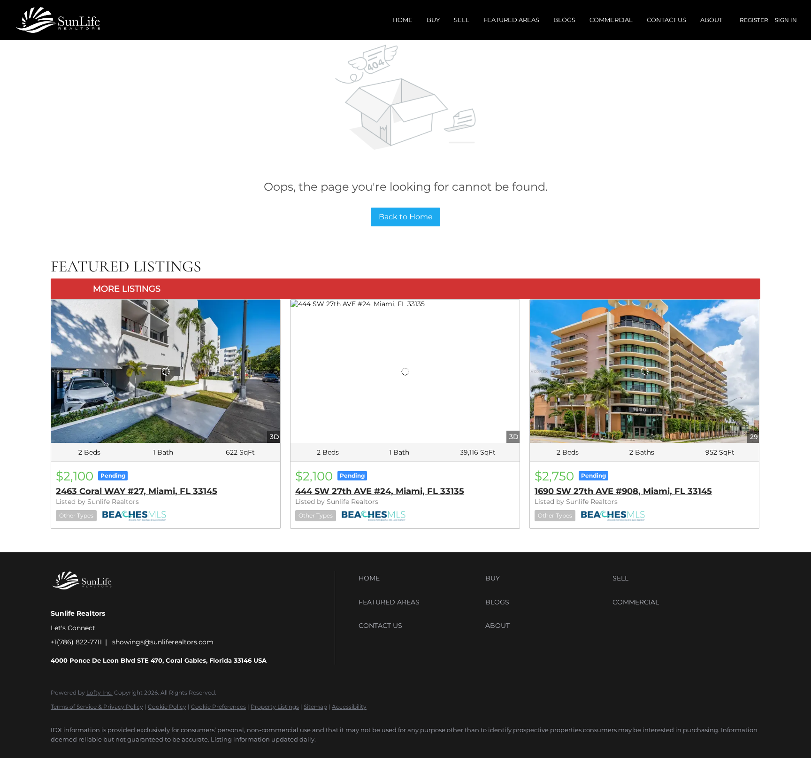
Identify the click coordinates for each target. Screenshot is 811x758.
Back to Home (406, 216)
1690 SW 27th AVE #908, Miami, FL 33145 (623, 491)
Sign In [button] (786, 19)
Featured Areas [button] (511, 19)
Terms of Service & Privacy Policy (97, 706)
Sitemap (315, 706)
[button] (420, 578)
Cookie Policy (167, 706)
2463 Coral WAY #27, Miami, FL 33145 (136, 491)
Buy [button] (433, 19)
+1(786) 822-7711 (76, 642)
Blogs (564, 19)
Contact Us (666, 19)
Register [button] (754, 19)
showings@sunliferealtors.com (163, 642)
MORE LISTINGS (127, 289)
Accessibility (349, 706)
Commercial (611, 19)
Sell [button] (461, 19)
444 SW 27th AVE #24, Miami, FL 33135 (379, 491)
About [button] (711, 19)
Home (402, 19)
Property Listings (275, 706)
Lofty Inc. (99, 692)
